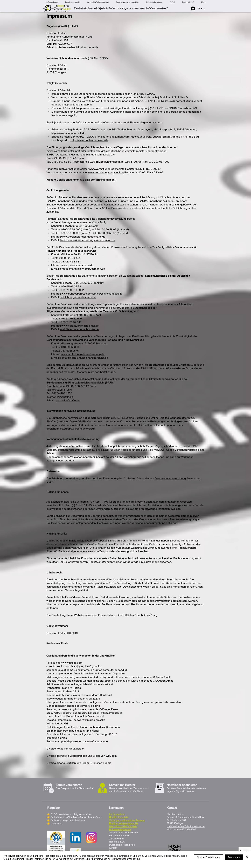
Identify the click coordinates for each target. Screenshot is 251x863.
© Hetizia (75, 687)
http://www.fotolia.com (69, 662)
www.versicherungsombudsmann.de (83, 236)
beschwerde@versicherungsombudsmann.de (87, 240)
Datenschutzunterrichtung (170, 478)
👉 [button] (49, 823)
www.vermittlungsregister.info (106, 168)
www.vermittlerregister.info (63, 151)
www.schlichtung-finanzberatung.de (82, 354)
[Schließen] (247, 857)
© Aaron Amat (161, 677)
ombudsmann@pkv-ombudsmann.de (82, 268)
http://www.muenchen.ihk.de (68, 133)
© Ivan (178, 702)
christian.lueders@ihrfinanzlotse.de (76, 47)
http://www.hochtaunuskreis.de (90, 140)
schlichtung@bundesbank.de (78, 297)
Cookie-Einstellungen (208, 857)
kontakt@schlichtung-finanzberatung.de (84, 357)
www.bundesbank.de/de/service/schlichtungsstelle (91, 293)
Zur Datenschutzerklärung (126, 858)
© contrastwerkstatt (101, 684)
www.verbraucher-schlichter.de (80, 325)
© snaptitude (100, 741)
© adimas (61, 737)
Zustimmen (234, 857)
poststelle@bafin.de (67, 400)
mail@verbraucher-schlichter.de (79, 329)
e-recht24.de (61, 643)
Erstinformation (105, 179)
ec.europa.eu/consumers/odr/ (77, 428)
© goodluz (95, 666)
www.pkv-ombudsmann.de (77, 265)
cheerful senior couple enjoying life (67, 666)
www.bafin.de (65, 396)
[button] (56, 823)
